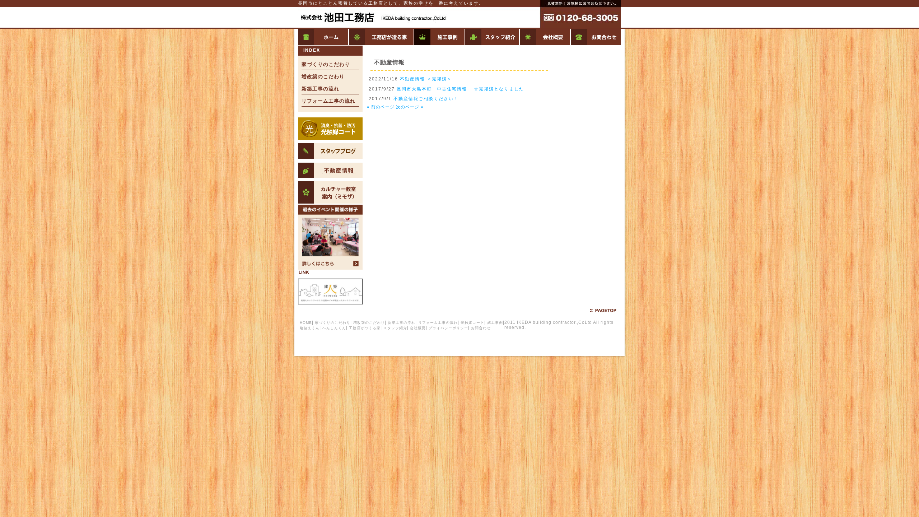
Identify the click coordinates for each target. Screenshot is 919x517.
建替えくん (309, 328)
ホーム (323, 37)
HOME (306, 323)
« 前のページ (381, 107)
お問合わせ (595, 37)
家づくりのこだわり (326, 64)
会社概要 (544, 37)
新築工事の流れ (320, 89)
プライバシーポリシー (448, 328)
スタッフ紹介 (492, 37)
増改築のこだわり (323, 76)
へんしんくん (334, 328)
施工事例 (439, 37)
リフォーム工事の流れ (328, 101)
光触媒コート (472, 323)
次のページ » (410, 107)
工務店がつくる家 (381, 37)
